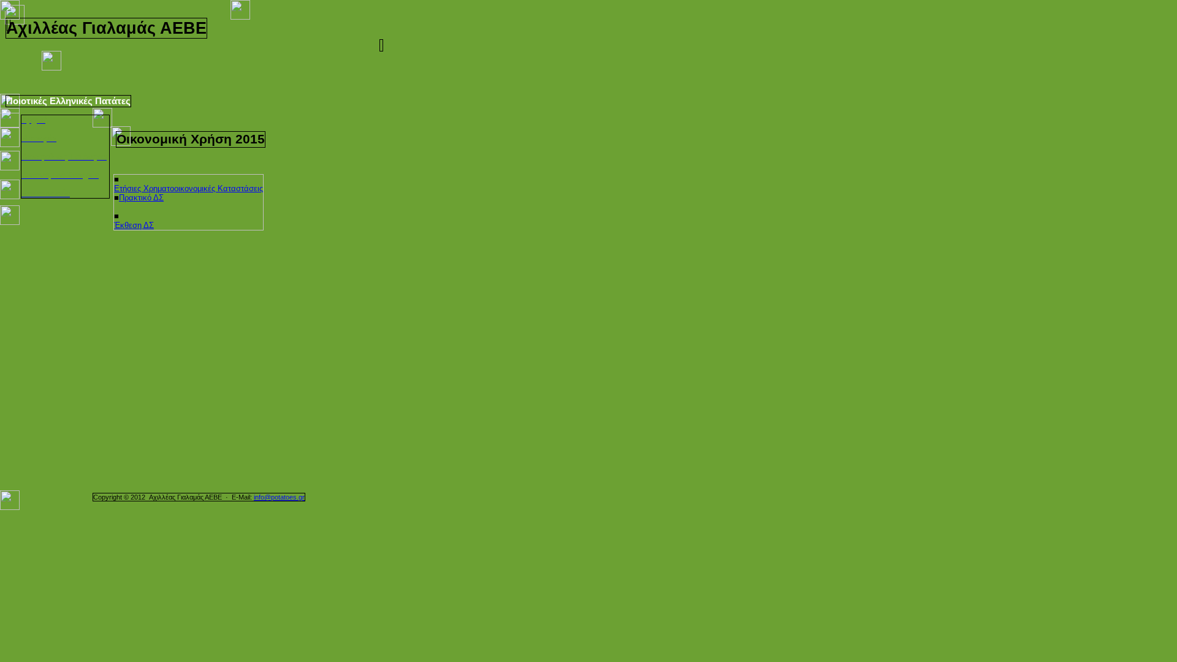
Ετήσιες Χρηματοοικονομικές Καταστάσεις (188, 188)
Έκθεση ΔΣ (134, 225)
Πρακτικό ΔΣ (141, 197)
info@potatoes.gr (279, 497)
